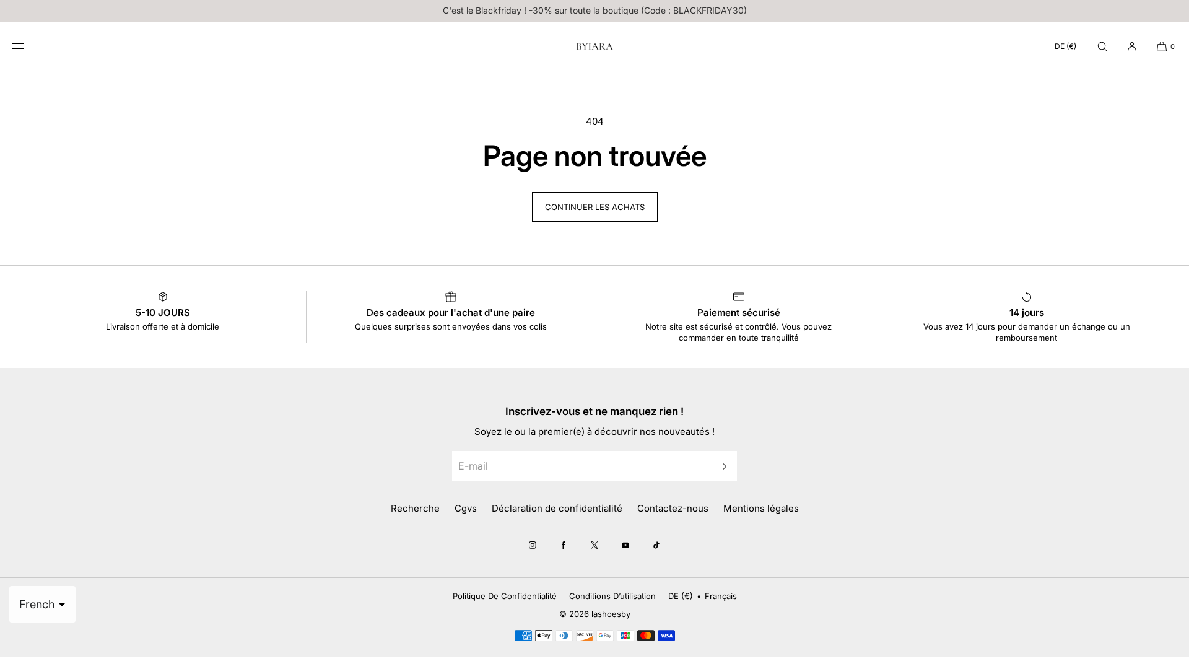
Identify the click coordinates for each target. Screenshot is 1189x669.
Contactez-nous (672, 508)
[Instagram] (532, 545)
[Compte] (1132, 46)
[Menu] (27, 46)
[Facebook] (563, 545)
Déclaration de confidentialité (557, 508)
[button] (1102, 46)
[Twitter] (594, 545)
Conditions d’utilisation (612, 596)
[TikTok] (656, 545)
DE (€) (1065, 46)
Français (721, 596)
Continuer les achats (595, 207)
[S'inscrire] (721, 466)
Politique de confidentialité (505, 596)
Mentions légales (761, 508)
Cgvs (466, 508)
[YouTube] (625, 545)
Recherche (415, 508)
